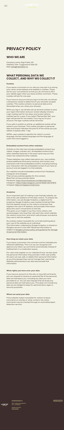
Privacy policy (58, 400)
